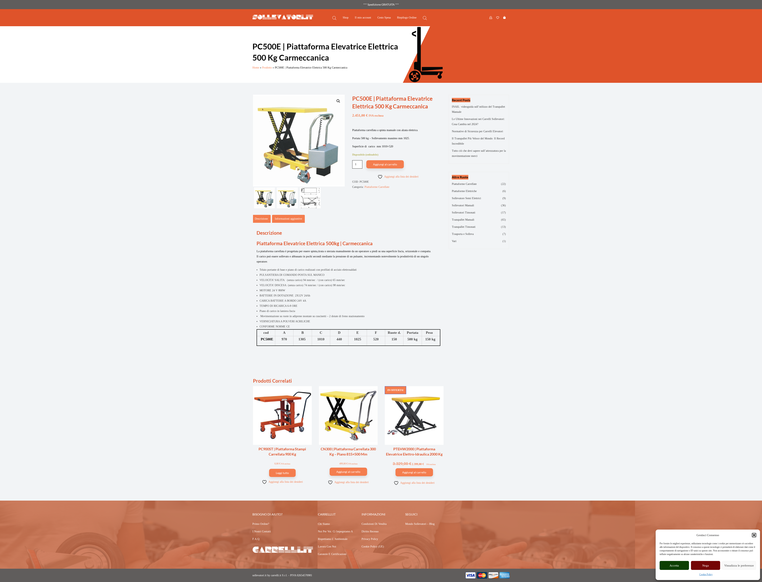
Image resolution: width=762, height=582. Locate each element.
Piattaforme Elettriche (464, 191)
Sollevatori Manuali (463, 205)
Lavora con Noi (327, 546)
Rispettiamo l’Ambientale (332, 539)
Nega (705, 565)
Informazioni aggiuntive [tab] (288, 218)
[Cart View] (504, 17)
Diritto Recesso (370, 531)
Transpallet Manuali (463, 219)
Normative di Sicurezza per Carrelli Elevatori (477, 131)
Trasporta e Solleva (463, 234)
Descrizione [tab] (261, 218)
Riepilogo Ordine (407, 17)
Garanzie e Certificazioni (332, 554)
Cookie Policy (706, 574)
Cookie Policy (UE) (373, 546)
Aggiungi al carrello (385, 164)
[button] (754, 535)
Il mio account (363, 17)
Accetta (674, 565)
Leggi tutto (282, 473)
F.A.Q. (256, 539)
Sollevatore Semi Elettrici (466, 198)
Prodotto (267, 67)
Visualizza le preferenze (739, 565)
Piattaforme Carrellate (377, 186)
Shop (345, 17)
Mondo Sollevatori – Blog (420, 523)
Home (255, 67)
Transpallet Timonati (463, 226)
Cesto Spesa (384, 17)
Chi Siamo (324, 523)
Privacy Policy (370, 539)
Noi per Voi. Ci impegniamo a (335, 531)
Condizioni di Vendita (374, 523)
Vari (454, 241)
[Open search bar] (334, 17)
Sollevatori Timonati (463, 212)
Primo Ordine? (260, 523)
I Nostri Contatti (261, 531)
